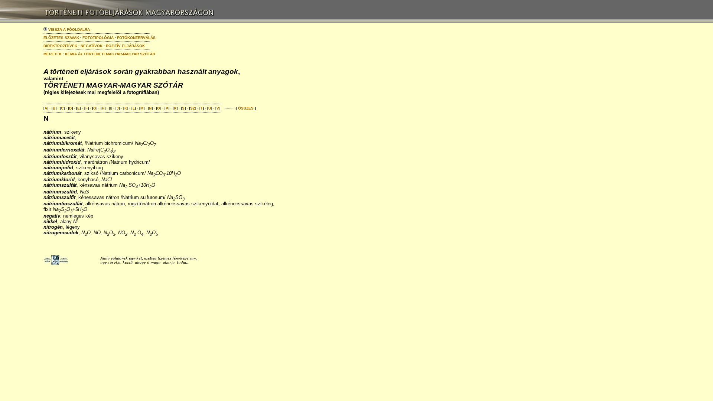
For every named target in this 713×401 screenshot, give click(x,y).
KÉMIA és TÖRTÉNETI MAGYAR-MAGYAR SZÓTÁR (110, 54)
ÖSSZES (246, 108)
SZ (192, 108)
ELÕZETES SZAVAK (61, 38)
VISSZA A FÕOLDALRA (68, 29)
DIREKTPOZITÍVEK (60, 46)
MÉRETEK (52, 54)
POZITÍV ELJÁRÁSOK (125, 46)
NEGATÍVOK (91, 46)
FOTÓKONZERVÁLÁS (136, 38)
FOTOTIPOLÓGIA (98, 38)
